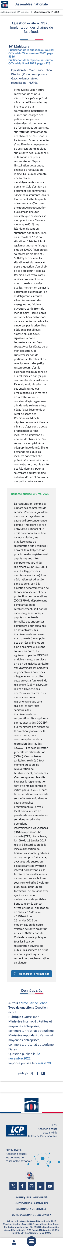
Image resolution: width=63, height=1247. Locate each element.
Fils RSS (34, 1227)
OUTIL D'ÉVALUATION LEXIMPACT (30, 1215)
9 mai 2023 (43, 1063)
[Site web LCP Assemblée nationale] (31, 1130)
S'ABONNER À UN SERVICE (30, 1209)
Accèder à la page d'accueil (4, 4)
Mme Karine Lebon (34, 1003)
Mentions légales (11, 1224)
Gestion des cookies (49, 1227)
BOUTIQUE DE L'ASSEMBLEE (31, 1197)
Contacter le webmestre (16, 1227)
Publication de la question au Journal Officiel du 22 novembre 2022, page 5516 (31, 53)
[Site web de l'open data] (31, 1155)
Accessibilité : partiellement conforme (40, 1224)
